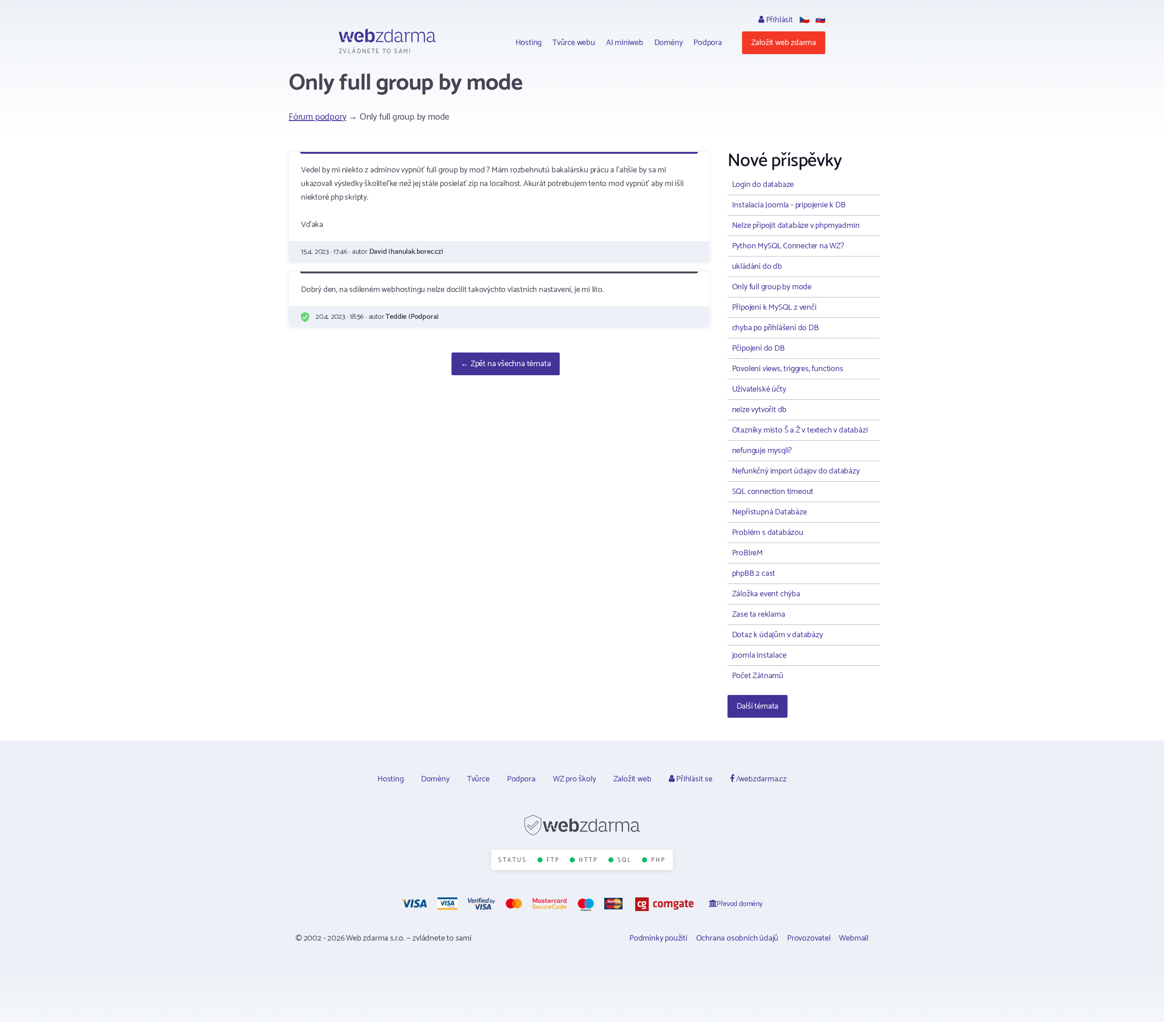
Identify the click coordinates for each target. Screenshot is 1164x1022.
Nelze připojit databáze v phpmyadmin (796, 225)
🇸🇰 (820, 20)
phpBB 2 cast (754, 573)
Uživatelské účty (759, 389)
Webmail (853, 938)
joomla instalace (759, 655)
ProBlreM (747, 553)
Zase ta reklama (758, 614)
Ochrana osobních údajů (737, 938)
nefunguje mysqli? (762, 451)
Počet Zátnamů (757, 676)
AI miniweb (624, 43)
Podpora (707, 43)
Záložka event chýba (766, 594)
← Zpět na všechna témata (506, 364)
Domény (668, 43)
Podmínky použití (658, 938)
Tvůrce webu (573, 43)
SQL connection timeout (773, 491)
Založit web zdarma (783, 43)
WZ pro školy (574, 779)
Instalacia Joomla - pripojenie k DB (789, 205)
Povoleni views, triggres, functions (787, 369)
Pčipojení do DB (758, 348)
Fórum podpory (317, 117)
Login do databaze (763, 184)
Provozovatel (809, 938)
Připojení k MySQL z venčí (774, 307)
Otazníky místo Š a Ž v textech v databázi (800, 430)
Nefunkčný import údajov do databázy (796, 471)
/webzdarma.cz (760, 779)
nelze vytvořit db (759, 410)
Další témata (758, 706)
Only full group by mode (772, 287)
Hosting (529, 43)
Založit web (632, 779)
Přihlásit (778, 20)
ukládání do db (757, 266)
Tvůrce (478, 779)
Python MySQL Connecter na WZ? (788, 246)
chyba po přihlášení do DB (775, 328)
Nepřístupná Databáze (769, 512)
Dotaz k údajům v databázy (777, 635)
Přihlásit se (693, 779)
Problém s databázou (767, 532)
